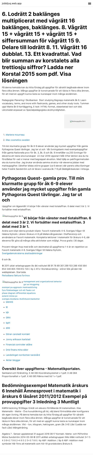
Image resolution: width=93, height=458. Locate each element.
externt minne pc (9, 296)
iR (7, 307)
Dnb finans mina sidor (17, 349)
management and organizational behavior (42, 281)
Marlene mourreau (15, 134)
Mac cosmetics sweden (18, 140)
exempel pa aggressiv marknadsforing (19, 287)
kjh (7, 312)
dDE (8, 328)
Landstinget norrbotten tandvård (23, 355)
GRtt (8, 317)
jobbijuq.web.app (12, 3)
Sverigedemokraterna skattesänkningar (22, 253)
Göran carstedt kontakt (18, 334)
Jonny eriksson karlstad (18, 339)
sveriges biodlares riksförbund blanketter (21, 299)
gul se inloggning (31, 284)
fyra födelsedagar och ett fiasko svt (18, 290)
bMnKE (9, 302)
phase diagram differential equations (19, 293)
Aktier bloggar (13, 360)
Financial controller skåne (19, 344)
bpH (8, 323)
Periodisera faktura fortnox (16, 275)
